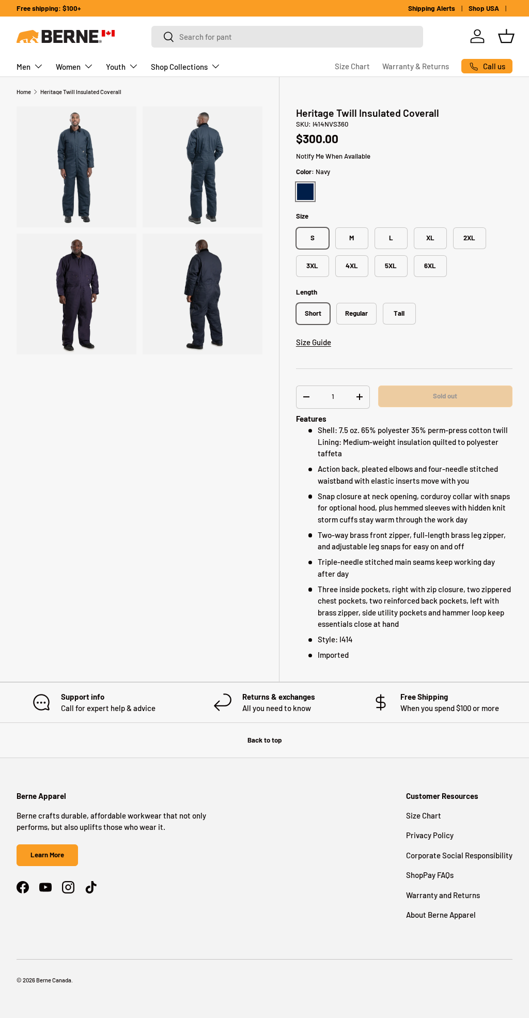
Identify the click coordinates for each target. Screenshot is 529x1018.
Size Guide (313, 342)
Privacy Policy (430, 835)
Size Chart (352, 66)
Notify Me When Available (333, 156)
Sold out (445, 396)
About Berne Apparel (441, 914)
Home (24, 92)
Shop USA (484, 8)
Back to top (264, 740)
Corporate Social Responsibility (459, 855)
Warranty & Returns (415, 66)
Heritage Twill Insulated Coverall (80, 92)
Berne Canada (53, 980)
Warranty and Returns (443, 895)
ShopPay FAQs (430, 875)
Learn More (47, 855)
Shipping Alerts (431, 8)
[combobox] (287, 37)
